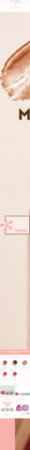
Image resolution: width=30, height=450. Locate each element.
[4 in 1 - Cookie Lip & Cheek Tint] (15, 362)
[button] (8, 10)
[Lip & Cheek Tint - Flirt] (15, 373)
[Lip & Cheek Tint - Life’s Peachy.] (25, 362)
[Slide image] (15, 180)
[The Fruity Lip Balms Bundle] (7, 392)
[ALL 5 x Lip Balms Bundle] (22, 392)
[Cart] (29, 7)
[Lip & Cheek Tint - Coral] (5, 373)
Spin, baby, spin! (21, 230)
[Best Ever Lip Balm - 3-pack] (7, 408)
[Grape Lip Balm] (22, 408)
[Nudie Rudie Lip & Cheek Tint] (5, 362)
